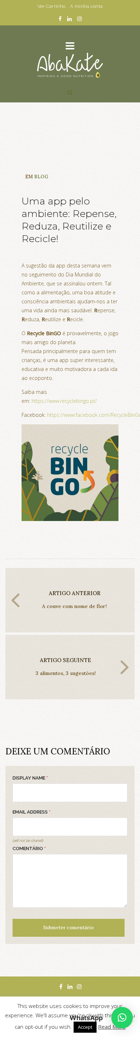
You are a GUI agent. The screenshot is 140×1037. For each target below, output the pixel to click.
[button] (122, 1017)
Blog (41, 177)
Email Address (32, 812)
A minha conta (86, 6)
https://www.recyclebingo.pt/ (64, 400)
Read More (112, 1026)
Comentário (29, 848)
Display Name (30, 778)
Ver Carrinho (51, 6)
